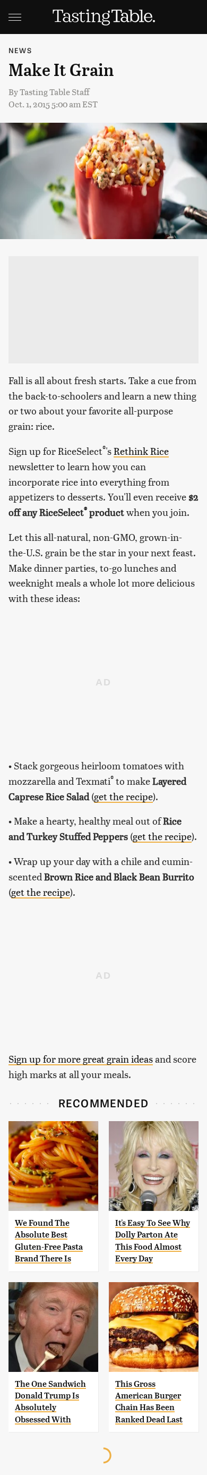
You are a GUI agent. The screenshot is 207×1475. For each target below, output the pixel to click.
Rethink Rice (141, 450)
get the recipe (123, 796)
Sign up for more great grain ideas (80, 1058)
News (20, 50)
